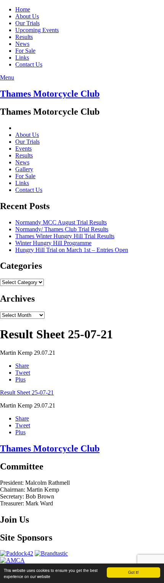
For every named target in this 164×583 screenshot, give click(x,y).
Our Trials (27, 23)
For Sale (25, 50)
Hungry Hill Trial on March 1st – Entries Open (71, 250)
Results (24, 37)
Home (22, 9)
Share (22, 365)
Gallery (24, 169)
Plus (20, 379)
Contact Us (28, 64)
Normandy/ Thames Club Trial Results (61, 229)
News (22, 44)
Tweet (22, 372)
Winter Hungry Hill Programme (53, 243)
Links (22, 57)
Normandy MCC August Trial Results (61, 222)
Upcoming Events (37, 30)
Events (23, 148)
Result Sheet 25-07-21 (27, 392)
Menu (7, 77)
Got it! (133, 572)
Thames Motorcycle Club (50, 94)
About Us (27, 16)
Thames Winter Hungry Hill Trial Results (64, 236)
